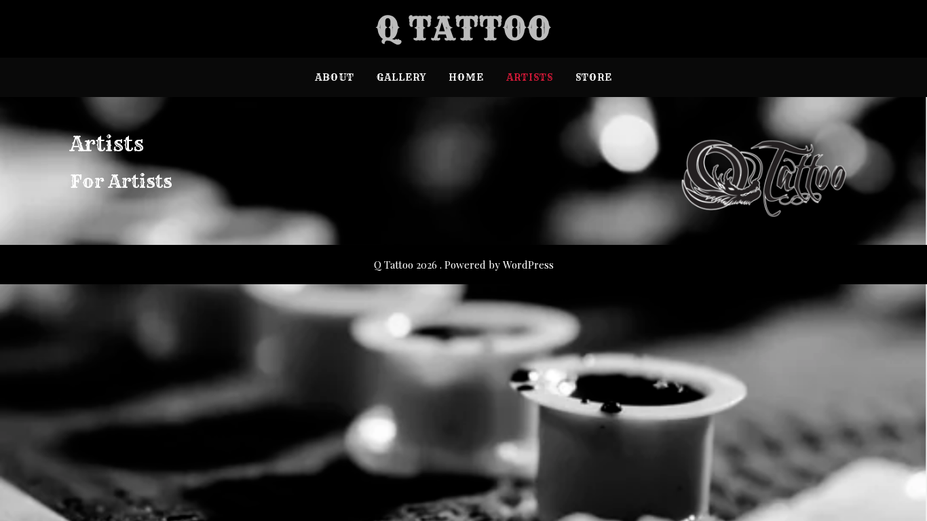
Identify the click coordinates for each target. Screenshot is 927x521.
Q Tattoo (464, 29)
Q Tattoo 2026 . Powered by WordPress (464, 264)
